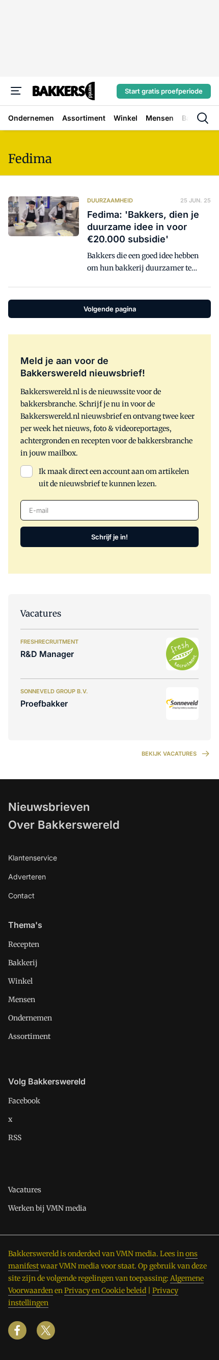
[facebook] (17, 1330)
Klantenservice (32, 857)
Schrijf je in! (109, 537)
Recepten (23, 944)
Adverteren (27, 876)
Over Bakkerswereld (64, 824)
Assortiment (29, 1036)
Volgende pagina (110, 309)
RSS (14, 1137)
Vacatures (24, 1189)
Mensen (21, 999)
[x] (46, 1330)
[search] (203, 118)
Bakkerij (23, 962)
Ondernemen (30, 1018)
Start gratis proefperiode (164, 91)
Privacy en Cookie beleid (105, 1290)
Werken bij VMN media (47, 1208)
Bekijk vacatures (169, 753)
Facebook (24, 1100)
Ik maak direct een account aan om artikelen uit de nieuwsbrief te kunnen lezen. (114, 477)
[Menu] (16, 91)
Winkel (20, 981)
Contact (21, 895)
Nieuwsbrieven (49, 806)
